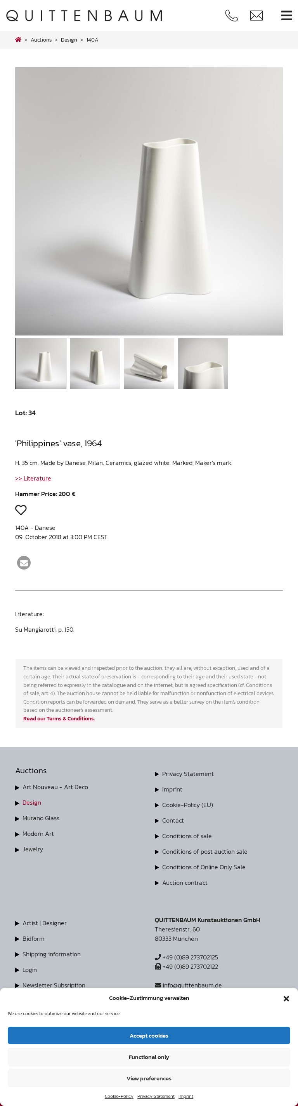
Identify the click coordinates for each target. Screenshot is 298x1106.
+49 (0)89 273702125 (189, 957)
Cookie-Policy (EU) (187, 804)
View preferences (149, 1078)
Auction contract (185, 882)
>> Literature (33, 478)
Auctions (41, 39)
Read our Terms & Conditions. (59, 718)
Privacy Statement (156, 1096)
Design (32, 802)
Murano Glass (41, 818)
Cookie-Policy (119, 1096)
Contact (173, 820)
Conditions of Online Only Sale (204, 867)
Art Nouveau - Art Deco (55, 786)
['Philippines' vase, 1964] (149, 333)
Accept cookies (149, 1035)
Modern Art (38, 833)
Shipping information (52, 954)
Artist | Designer (45, 923)
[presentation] (32, 203)
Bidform (34, 938)
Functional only (149, 1056)
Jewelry (33, 849)
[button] (286, 998)
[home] (18, 39)
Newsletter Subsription (54, 985)
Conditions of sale (187, 835)
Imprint (185, 1096)
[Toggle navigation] (286, 15)
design (69, 39)
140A (93, 39)
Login (30, 969)
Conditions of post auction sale (205, 851)
